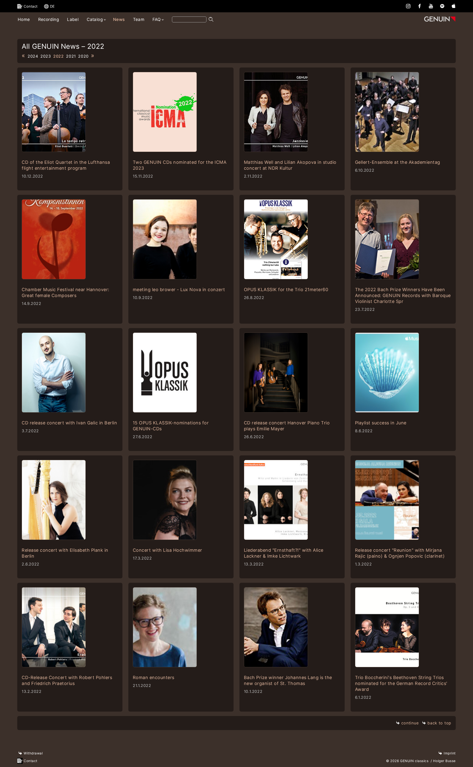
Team (139, 19)
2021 (71, 56)
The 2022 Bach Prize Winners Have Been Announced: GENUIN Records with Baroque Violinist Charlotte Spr (403, 295)
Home (24, 19)
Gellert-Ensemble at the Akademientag (397, 162)
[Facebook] (419, 6)
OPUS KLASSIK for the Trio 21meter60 (286, 289)
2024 (33, 56)
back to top (439, 722)
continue (410, 722)
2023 (45, 56)
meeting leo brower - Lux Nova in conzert (179, 289)
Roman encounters (153, 677)
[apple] (453, 6)
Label (73, 19)
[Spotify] (442, 6)
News (119, 19)
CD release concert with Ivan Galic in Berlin (69, 422)
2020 (83, 56)
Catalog (95, 19)
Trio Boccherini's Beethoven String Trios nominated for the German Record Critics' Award (401, 683)
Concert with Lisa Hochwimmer (167, 550)
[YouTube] (431, 6)
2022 (58, 56)
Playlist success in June (380, 422)
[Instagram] (408, 6)
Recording (48, 19)
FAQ (156, 19)
